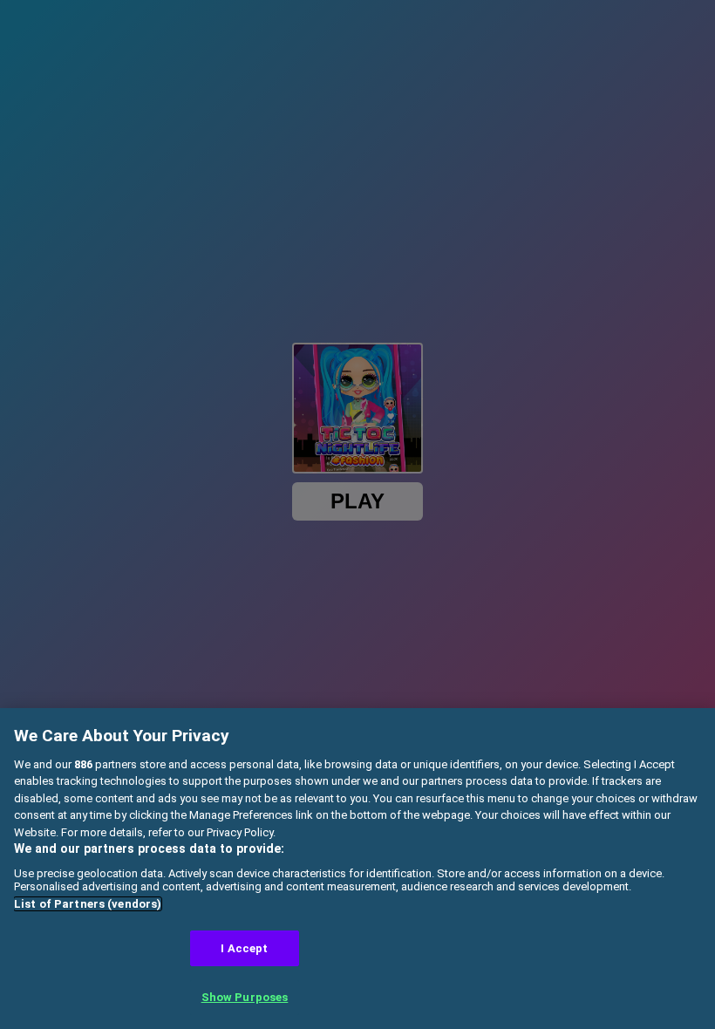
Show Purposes (245, 997)
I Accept (244, 948)
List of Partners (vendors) (87, 903)
